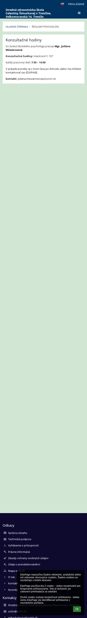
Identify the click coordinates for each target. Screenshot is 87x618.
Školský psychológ (45, 26)
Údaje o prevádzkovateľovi (24, 564)
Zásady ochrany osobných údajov (28, 558)
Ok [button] (77, 609)
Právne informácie (19, 552)
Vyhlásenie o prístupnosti (23, 545)
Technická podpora (19, 539)
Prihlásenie (76, 4)
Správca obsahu (17, 533)
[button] (62, 4)
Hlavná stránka (17, 26)
